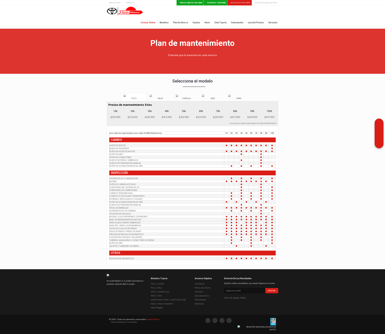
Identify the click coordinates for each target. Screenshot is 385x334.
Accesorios (200, 283)
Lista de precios (202, 295)
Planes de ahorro (203, 287)
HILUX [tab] (160, 98)
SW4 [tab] (213, 98)
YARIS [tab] (238, 98)
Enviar (272, 290)
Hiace (153, 303)
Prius (153, 287)
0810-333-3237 (114, 3)
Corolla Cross (163, 291)
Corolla (160, 283)
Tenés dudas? (368, 142)
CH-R (153, 291)
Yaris (153, 283)
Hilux (159, 287)
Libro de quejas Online (235, 297)
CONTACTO (130, 3)
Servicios (199, 291)
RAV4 (153, 295)
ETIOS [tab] (134, 98)
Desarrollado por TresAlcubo (124, 322)
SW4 (159, 295)
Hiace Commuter (165, 303)
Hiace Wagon (157, 307)
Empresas (199, 303)
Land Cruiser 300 (178, 299)
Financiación (200, 299)
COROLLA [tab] (186, 98)
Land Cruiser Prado (159, 299)
